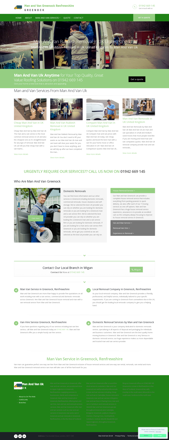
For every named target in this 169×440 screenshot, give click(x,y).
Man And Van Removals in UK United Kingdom (137, 120)
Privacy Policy (120, 436)
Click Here (36, 218)
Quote (66, 17)
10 (95, 65)
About (28, 17)
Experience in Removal (123, 233)
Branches (22, 403)
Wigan (137, 269)
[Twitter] (20, 436)
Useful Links (23, 400)
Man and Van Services (47, 17)
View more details (21, 154)
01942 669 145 (147, 5)
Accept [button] (160, 435)
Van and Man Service (122, 223)
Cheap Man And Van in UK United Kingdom (28, 124)
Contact (78, 17)
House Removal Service (123, 190)
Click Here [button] (158, 431)
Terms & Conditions (134, 436)
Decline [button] (146, 435)
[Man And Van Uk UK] (18, 385)
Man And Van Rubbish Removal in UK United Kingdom (62, 126)
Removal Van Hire (121, 228)
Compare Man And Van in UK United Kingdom (84, 41)
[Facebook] (16, 436)
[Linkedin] (24, 436)
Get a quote (144, 17)
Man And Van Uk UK (105, 436)
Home (19, 17)
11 (98, 65)
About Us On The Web (27, 397)
